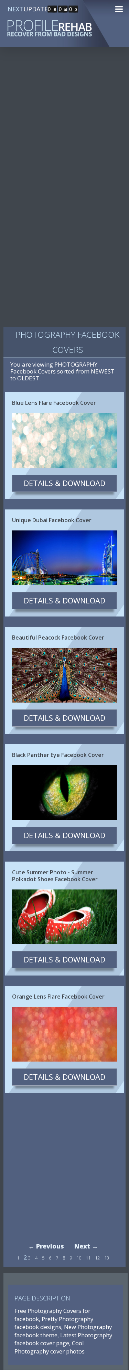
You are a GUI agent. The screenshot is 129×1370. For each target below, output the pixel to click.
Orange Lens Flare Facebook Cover (58, 996)
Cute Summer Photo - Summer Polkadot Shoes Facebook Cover (55, 875)
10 (78, 1258)
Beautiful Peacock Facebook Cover (58, 637)
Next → (86, 1246)
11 (88, 1258)
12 (97, 1258)
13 (106, 1258)
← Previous (46, 1246)
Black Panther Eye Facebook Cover (58, 755)
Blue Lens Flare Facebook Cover (54, 403)
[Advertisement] (64, 124)
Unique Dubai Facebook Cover (52, 520)
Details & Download (64, 483)
